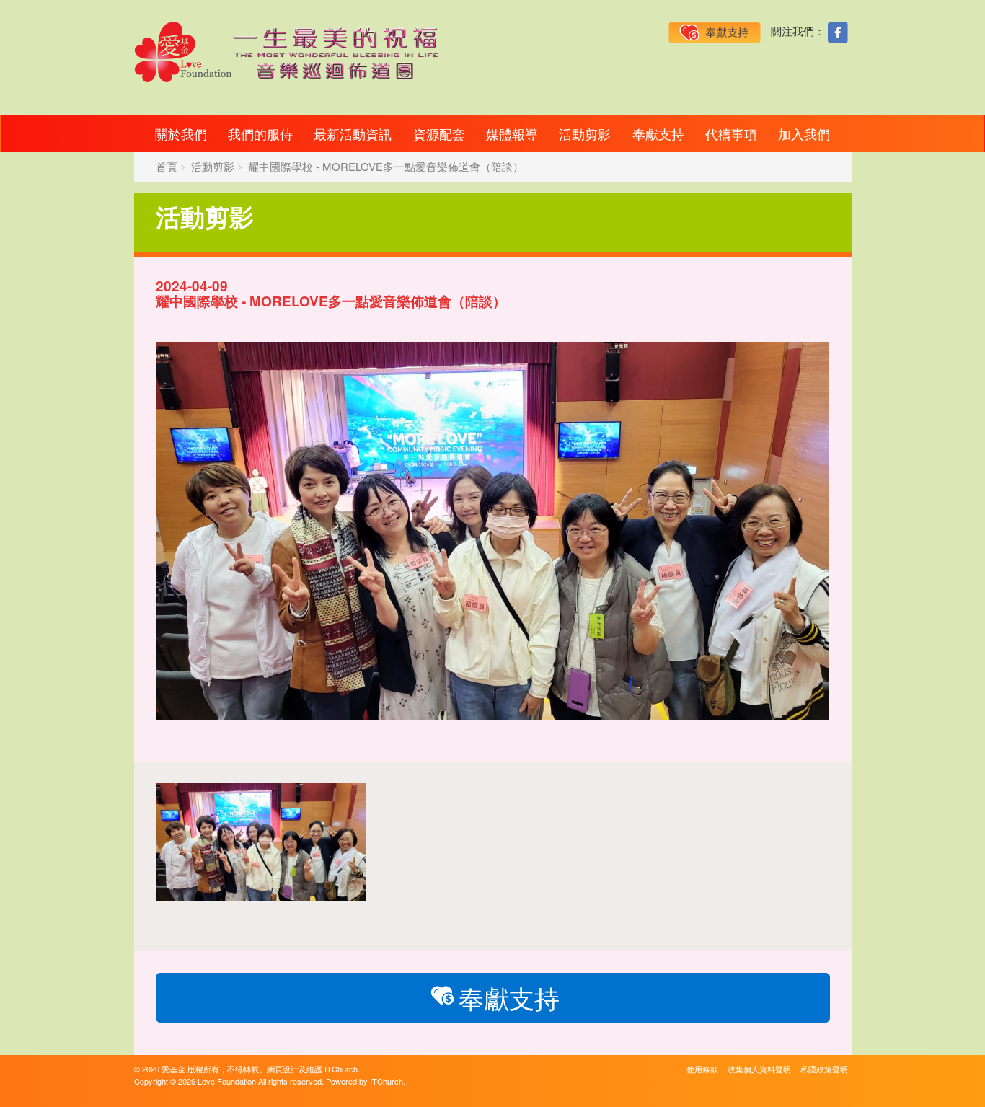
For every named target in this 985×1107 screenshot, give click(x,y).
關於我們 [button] (181, 133)
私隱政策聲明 (824, 1069)
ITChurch (341, 1069)
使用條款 (702, 1069)
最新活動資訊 (353, 133)
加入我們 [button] (804, 133)
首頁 (166, 166)
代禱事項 (731, 133)
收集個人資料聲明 (759, 1069)
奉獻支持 (658, 133)
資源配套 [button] (439, 133)
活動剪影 (585, 133)
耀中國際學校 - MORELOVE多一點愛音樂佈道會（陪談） (386, 166)
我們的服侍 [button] (260, 133)
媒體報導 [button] (512, 133)
